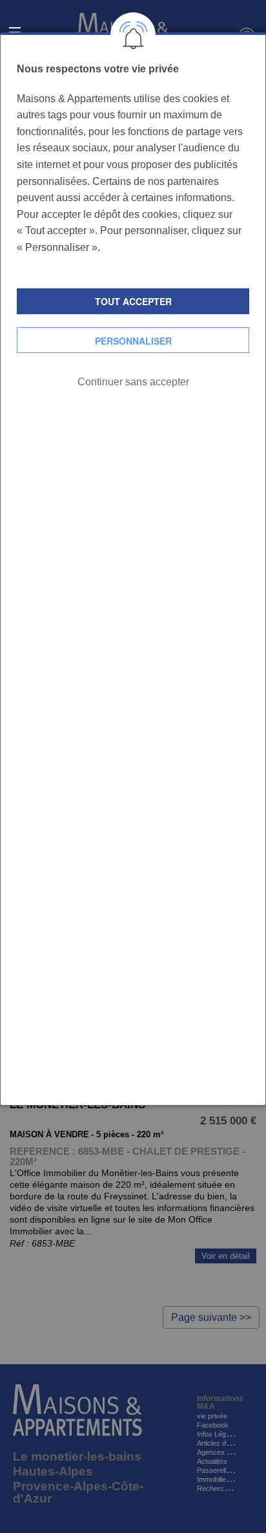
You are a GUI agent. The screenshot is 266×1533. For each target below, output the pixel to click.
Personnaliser (133, 340)
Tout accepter (133, 301)
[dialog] (133, 569)
